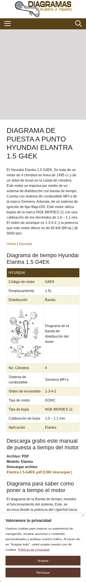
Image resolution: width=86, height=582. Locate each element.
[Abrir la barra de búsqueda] (78, 23)
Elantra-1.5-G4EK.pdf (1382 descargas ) (39, 472)
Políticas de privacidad (33, 549)
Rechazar (43, 572)
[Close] (83, 515)
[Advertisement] (43, 74)
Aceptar (43, 560)
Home (11, 244)
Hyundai (25, 244)
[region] (43, 547)
